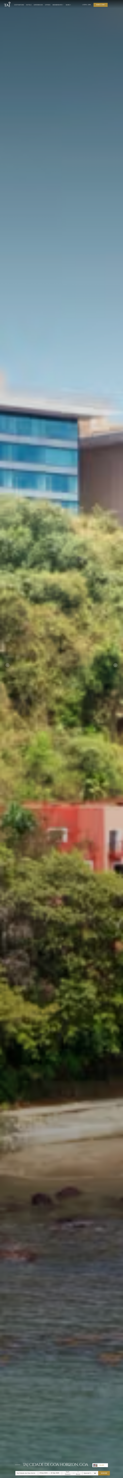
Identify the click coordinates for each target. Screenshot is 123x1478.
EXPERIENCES (38, 5)
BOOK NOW (104, 1473)
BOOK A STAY (100, 4)
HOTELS (28, 5)
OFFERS (47, 5)
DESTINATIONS (19, 5)
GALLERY (101, 1465)
